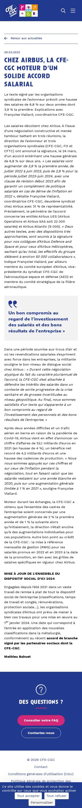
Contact (41, 767)
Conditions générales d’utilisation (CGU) (41, 774)
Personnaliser (42, 802)
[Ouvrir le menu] (73, 11)
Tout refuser (56, 796)
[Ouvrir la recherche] (63, 11)
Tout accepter (28, 796)
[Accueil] (21, 10)
